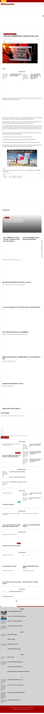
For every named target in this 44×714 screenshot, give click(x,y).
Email (2, 431)
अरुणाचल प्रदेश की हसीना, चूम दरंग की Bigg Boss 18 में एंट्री (17, 481)
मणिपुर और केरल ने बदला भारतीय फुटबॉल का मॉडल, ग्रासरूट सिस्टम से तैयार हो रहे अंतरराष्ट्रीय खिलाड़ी (35, 460)
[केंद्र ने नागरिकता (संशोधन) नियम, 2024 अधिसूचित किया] (22, 320)
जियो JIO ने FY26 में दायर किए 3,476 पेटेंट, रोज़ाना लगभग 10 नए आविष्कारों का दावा (15, 222)
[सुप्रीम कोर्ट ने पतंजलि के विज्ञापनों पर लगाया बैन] (22, 372)
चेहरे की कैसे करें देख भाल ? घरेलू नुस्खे (30, 582)
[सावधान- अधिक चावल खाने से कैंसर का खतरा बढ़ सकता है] (4, 663)
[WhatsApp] (2, 713)
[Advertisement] (22, 9)
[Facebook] (0, 713)
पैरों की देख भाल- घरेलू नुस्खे (11, 639)
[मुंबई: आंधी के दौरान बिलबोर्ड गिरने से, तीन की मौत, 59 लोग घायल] (22, 270)
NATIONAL (7, 217)
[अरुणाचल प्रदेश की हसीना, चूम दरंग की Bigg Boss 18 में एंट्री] (5, 483)
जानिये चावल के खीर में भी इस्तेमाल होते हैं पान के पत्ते (16, 591)
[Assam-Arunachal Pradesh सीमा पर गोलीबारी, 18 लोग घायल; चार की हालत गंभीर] (26, 446)
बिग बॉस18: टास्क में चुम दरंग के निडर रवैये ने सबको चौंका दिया (17, 477)
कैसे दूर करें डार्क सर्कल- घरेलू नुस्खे (9, 566)
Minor (9, 170)
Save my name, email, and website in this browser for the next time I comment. (15, 435)
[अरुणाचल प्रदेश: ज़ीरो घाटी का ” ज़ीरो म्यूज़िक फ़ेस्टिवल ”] (26, 495)
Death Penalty (5, 170)
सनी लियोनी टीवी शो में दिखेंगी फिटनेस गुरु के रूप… (14, 700)
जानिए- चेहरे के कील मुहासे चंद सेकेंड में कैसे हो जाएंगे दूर (15, 666)
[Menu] (42, 4)
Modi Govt (18, 170)
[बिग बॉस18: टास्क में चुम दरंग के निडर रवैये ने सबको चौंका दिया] (5, 479)
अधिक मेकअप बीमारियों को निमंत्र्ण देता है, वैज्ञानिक (14, 648)
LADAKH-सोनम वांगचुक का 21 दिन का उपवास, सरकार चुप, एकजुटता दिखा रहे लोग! (21, 307)
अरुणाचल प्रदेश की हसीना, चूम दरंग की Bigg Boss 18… (15, 679)
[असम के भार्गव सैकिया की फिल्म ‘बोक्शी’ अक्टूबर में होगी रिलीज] (5, 473)
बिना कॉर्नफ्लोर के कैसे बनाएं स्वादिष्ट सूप (7, 596)
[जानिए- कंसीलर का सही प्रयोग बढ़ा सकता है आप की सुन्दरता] (11, 575)
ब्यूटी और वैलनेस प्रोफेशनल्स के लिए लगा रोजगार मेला (11, 545)
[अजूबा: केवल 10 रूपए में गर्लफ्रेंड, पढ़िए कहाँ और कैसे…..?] (32, 518)
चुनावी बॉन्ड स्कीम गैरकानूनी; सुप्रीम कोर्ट (11, 408)
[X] (1, 713)
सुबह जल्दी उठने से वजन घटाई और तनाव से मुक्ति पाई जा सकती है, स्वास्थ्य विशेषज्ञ (18, 671)
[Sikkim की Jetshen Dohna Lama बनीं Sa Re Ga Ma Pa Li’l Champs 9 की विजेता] (4, 687)
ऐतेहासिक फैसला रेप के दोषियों (34, 170)
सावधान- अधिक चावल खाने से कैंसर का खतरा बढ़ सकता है (15, 661)
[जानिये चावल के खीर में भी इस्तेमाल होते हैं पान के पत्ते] (5, 593)
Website (2, 433)
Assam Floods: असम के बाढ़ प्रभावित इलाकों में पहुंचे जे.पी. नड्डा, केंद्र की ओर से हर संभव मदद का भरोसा (35, 452)
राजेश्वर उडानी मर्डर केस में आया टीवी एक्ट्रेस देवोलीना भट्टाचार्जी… (16, 692)
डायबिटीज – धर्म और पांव (11, 657)
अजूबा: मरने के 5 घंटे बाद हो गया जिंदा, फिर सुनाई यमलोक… (15, 625)
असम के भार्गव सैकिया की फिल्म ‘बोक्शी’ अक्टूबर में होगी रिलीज (17, 471)
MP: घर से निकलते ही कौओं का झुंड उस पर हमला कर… (15, 611)
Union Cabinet (27, 170)
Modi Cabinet (12, 170)
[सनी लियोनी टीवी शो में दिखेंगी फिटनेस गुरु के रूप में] (4, 702)
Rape (23, 170)
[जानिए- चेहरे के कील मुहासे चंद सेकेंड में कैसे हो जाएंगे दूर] (4, 668)
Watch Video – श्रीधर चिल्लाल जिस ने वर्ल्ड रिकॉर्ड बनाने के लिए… (17, 616)
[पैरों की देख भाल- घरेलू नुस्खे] (4, 641)
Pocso (21, 170)
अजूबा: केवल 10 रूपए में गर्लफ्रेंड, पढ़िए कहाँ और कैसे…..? (15, 621)
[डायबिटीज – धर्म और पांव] (4, 659)
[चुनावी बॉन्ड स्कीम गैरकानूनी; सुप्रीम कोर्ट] (22, 397)
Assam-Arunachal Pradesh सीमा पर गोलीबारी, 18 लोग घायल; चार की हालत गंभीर (35, 445)
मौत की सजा (6, 171)
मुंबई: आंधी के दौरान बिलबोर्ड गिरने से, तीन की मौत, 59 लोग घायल (16, 282)
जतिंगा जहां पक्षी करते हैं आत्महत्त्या (8, 504)
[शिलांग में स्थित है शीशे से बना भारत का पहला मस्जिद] (26, 499)
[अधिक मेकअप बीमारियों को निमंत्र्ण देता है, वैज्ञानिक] (32, 559)
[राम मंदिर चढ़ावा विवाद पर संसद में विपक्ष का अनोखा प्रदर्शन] (5, 76)
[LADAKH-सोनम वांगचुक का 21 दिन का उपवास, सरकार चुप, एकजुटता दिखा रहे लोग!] (22, 295)
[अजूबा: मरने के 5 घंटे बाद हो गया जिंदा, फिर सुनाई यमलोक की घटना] (4, 627)
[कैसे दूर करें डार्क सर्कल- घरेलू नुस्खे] (11, 559)
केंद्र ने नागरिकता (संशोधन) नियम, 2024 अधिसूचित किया (15, 332)
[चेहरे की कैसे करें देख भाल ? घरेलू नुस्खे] (32, 575)
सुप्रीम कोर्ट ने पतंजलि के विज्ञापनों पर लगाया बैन (12, 383)
